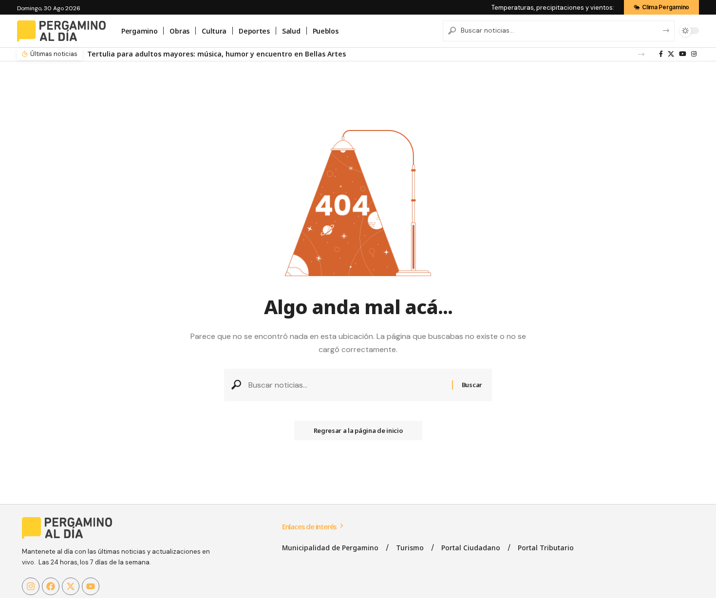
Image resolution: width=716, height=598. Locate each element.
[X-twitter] (70, 586)
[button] (641, 54)
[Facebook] (661, 54)
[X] (671, 54)
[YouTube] (683, 54)
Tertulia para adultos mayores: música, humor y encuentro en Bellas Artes (216, 53)
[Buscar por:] (346, 385)
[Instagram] (694, 54)
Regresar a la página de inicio (358, 430)
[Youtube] (90, 586)
